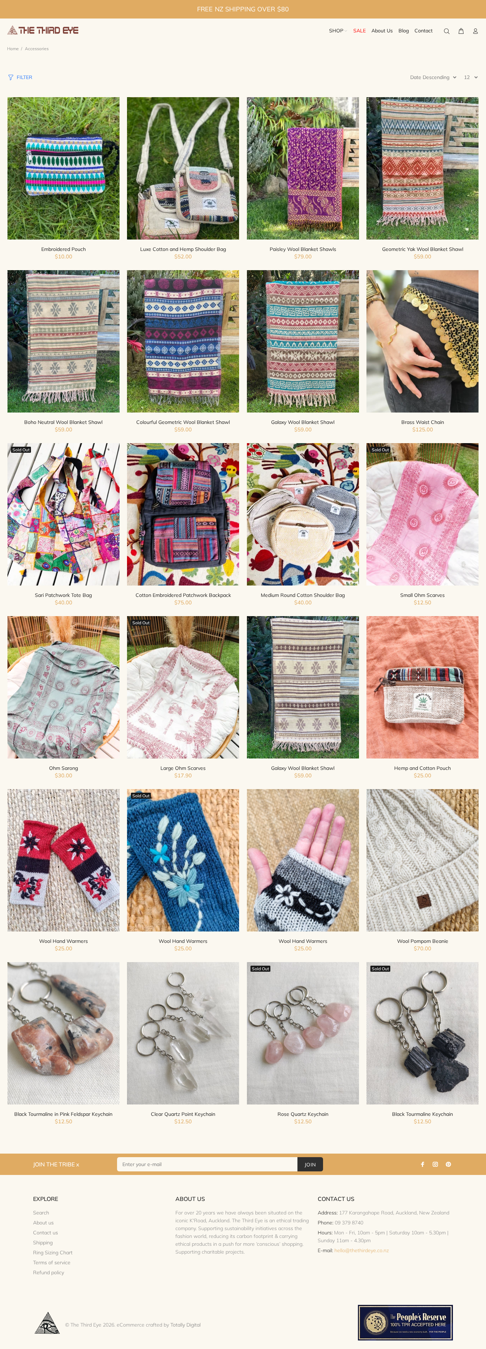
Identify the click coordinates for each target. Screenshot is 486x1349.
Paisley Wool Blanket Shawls (303, 249)
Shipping (43, 1242)
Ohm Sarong (63, 768)
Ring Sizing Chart (53, 1252)
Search (41, 1212)
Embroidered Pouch (63, 249)
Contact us (45, 1232)
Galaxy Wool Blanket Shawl (302, 422)
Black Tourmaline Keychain (422, 1114)
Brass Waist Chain (422, 422)
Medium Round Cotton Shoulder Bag (303, 595)
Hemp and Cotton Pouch (422, 768)
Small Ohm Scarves (422, 595)
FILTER (24, 77)
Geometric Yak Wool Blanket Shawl (422, 249)
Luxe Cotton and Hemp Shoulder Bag (183, 249)
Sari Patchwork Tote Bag (63, 595)
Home (13, 48)
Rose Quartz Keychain (303, 1114)
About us (43, 1222)
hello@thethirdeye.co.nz (361, 1250)
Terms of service (51, 1262)
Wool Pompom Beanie (422, 941)
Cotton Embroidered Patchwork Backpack (183, 595)
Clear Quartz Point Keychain (183, 1114)
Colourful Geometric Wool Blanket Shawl (183, 422)
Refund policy (48, 1272)
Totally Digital (185, 1325)
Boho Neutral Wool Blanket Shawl (63, 422)
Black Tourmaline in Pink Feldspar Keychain (63, 1114)
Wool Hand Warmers (63, 941)
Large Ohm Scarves (183, 768)
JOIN (310, 1164)
